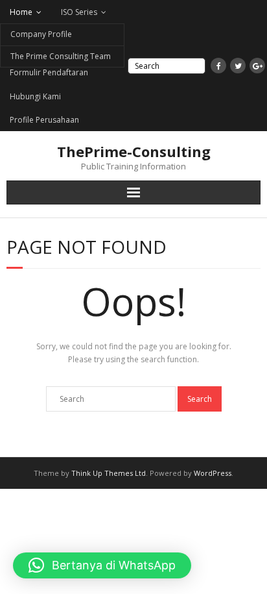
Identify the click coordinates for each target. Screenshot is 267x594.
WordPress (212, 473)
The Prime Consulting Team (60, 56)
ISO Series (79, 12)
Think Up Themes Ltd (108, 473)
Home (21, 12)
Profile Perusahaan (44, 119)
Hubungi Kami (35, 96)
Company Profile (41, 34)
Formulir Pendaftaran (49, 72)
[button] (102, 565)
